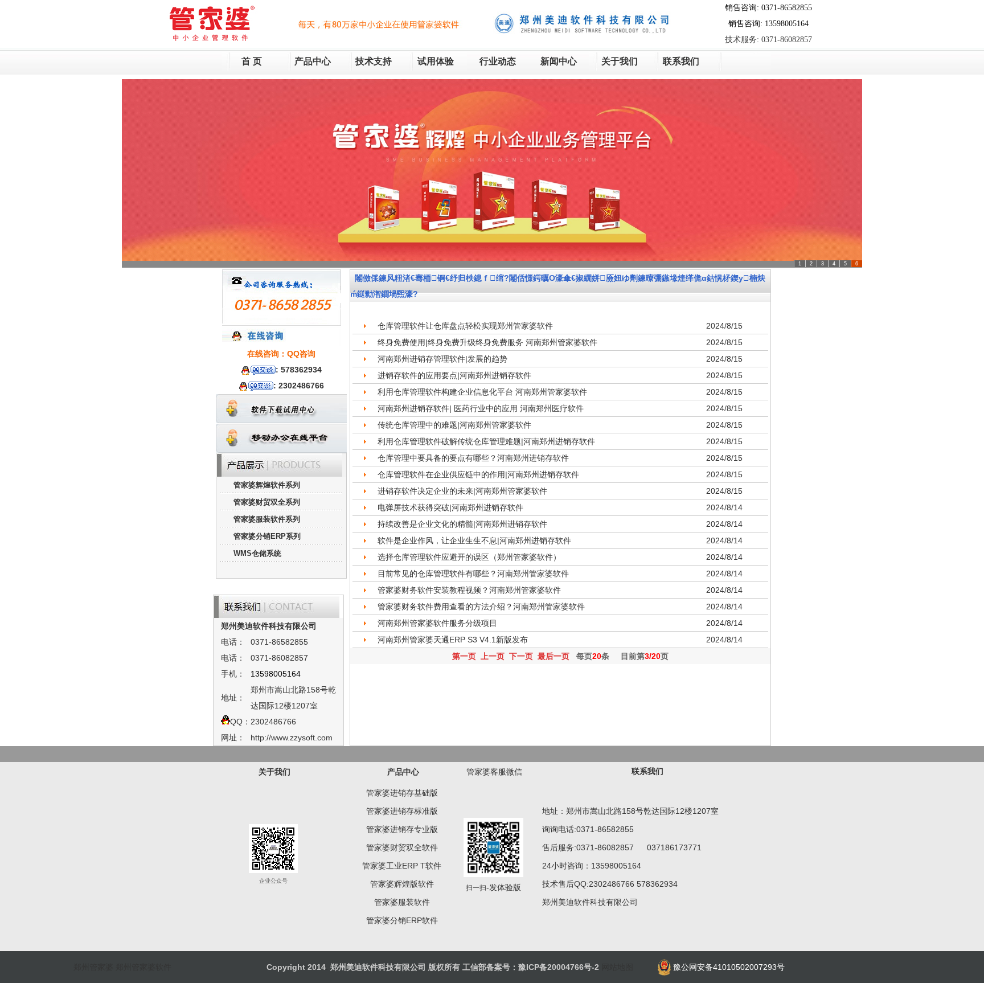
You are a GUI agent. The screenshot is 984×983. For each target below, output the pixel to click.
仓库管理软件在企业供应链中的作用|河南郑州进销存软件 (478, 474)
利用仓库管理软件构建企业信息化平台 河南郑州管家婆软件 (482, 391)
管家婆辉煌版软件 (402, 883)
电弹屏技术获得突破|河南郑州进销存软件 (450, 507)
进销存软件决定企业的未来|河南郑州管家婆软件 (462, 490)
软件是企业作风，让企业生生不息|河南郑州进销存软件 (474, 540)
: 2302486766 (298, 385)
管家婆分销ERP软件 (402, 920)
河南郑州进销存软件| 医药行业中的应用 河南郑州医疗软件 (481, 408)
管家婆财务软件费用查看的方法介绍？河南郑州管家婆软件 (481, 606)
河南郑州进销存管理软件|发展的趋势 (442, 358)
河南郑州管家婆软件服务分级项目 (437, 623)
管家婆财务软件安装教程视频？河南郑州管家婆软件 (469, 590)
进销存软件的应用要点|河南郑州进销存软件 (454, 375)
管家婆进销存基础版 (402, 792)
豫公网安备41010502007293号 (729, 967)
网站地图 (617, 967)
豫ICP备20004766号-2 (558, 967)
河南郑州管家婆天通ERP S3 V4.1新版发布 (453, 639)
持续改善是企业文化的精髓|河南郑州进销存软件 (462, 524)
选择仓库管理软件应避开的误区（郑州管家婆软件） (469, 557)
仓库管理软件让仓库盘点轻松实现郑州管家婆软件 (465, 325)
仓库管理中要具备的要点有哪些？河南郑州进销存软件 (473, 457)
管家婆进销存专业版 (402, 829)
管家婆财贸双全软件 (402, 847)
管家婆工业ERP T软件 (401, 865)
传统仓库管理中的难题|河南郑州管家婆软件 (454, 424)
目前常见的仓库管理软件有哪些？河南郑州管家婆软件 (473, 573)
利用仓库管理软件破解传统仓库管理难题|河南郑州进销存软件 (486, 441)
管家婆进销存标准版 (402, 811)
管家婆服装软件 (402, 902)
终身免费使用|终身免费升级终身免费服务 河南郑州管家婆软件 (487, 342)
